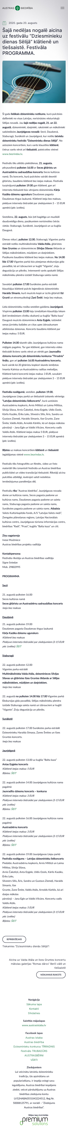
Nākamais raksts (50, 975)
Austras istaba (34, 1037)
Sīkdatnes (34, 1013)
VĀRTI (34, 1059)
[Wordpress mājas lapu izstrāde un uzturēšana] (34, 1120)
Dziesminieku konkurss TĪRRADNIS (34, 1046)
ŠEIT (18, 646)
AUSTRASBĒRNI (34, 1055)
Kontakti (34, 1008)
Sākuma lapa (34, 1004)
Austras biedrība (34, 1042)
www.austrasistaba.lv (34, 1025)
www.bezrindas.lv (12, 154)
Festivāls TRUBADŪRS (34, 1051)
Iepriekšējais (14, 939)
